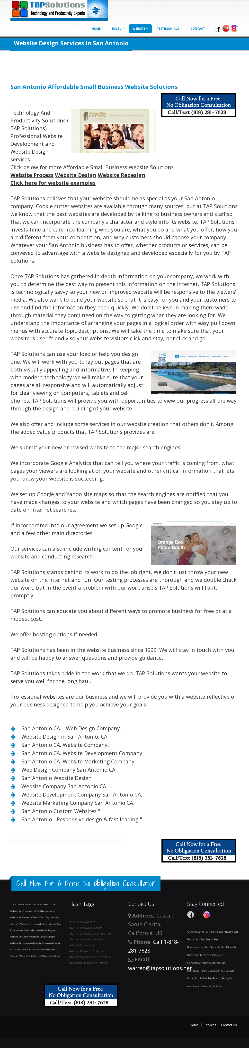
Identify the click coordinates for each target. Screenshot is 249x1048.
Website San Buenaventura (41, 911)
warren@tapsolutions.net (160, 968)
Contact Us (229, 1025)
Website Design (75, 174)
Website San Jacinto (29, 930)
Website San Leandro (20, 936)
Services (210, 1025)
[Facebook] (217, 28)
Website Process (31, 174)
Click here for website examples (53, 182)
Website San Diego (41, 917)
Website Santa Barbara (30, 956)
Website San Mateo (39, 943)
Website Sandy (43, 949)
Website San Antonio (23, 904)
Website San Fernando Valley (34, 924)
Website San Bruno (19, 911)
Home (96, 29)
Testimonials (168, 29)
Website (139, 29)
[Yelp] (225, 28)
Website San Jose (47, 930)
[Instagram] (234, 28)
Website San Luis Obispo (43, 936)
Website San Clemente (21, 917)
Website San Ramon (26, 949)
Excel (117, 29)
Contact (198, 29)
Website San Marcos (20, 943)
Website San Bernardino (44, 904)
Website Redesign (121, 174)
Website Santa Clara (50, 956)
